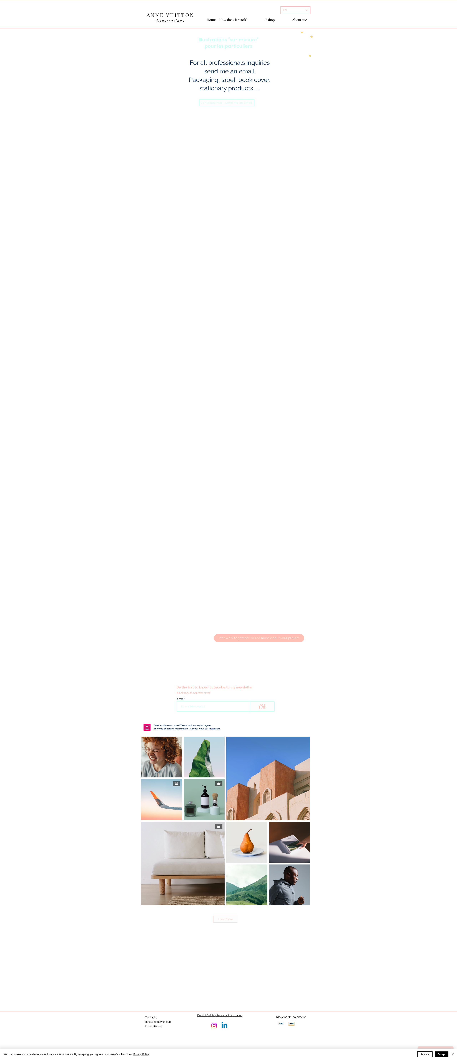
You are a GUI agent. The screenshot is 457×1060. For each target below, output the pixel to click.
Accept (441, 1054)
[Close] (453, 1054)
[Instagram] (147, 727)
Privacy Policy (141, 1054)
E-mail (180, 698)
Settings (425, 1054)
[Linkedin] (224, 1025)
